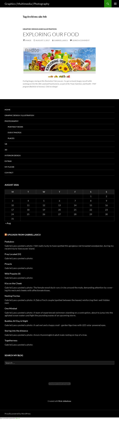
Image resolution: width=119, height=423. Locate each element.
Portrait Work (15, 127)
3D (6, 150)
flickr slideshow (64, 401)
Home (7, 109)
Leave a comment (81, 40)
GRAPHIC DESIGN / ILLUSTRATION (19, 115)
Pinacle (8, 264)
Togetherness (11, 340)
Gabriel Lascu (61, 40)
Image (28, 40)
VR (6, 144)
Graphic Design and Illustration (40, 29)
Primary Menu (115, 3)
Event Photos (14, 132)
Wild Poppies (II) (12, 273)
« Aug (8, 223)
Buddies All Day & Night (16, 321)
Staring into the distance (16, 330)
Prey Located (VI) (13, 254)
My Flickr (9, 167)
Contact (9, 172)
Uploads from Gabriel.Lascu (24, 234)
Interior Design (13, 155)
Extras (8, 161)
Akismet (17, 418)
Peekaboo (9, 241)
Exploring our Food (51, 34)
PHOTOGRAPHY (12, 121)
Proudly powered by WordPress (18, 413)
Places (11, 138)
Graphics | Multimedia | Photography (27, 3)
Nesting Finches (12, 296)
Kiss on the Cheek (13, 283)
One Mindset (11, 308)
